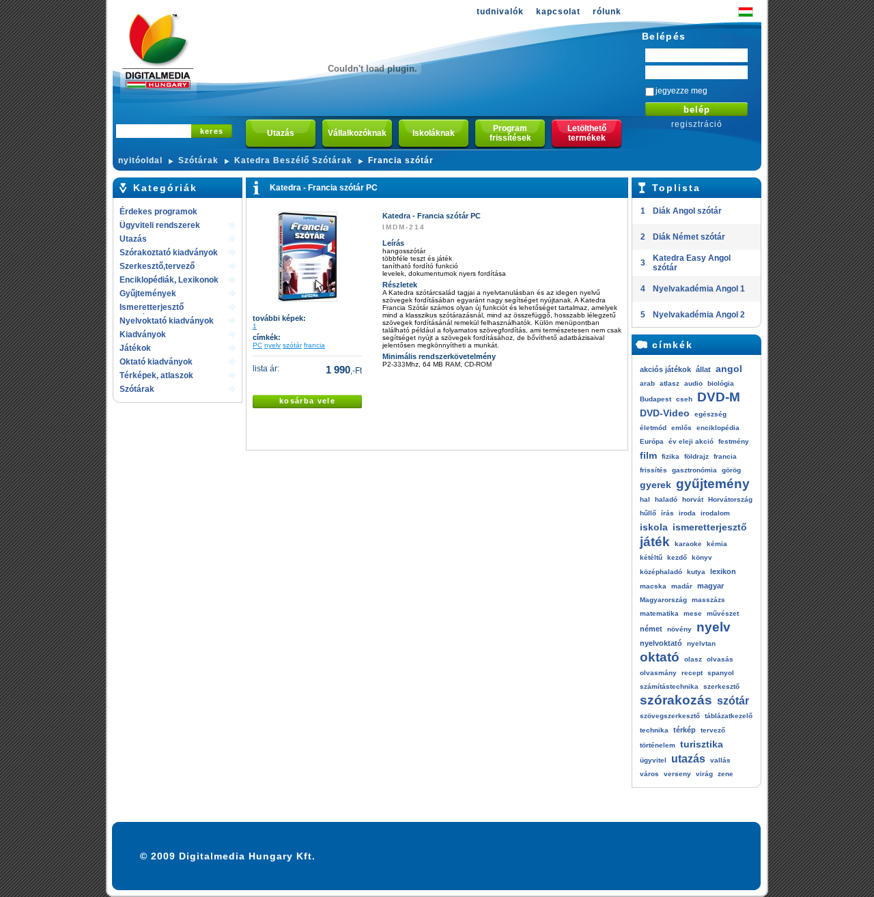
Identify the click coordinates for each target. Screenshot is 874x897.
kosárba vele (307, 401)
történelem (657, 745)
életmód (653, 427)
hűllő (648, 513)
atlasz (669, 383)
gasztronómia (694, 470)
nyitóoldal (140, 160)
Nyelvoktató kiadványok (166, 321)
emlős (681, 427)
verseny (677, 774)
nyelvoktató (661, 643)
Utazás (133, 239)
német (651, 629)
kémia (717, 543)
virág (704, 774)
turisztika (701, 744)
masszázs (708, 599)
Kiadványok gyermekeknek (148, 335)
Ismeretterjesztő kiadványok (151, 308)
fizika (670, 456)
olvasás (720, 659)
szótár (292, 345)
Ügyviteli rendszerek (159, 225)
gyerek (655, 484)
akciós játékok (665, 369)
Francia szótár (401, 160)
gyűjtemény (713, 483)
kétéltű (651, 557)
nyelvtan (701, 643)
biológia (720, 383)
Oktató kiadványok (156, 362)
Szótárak (198, 160)
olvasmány (658, 673)
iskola (654, 527)
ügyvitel (653, 760)
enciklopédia (717, 427)
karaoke (688, 543)
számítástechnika (669, 686)
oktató (659, 657)
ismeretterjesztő (710, 527)
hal (645, 499)
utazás (688, 759)
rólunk (607, 11)
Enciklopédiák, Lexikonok (168, 280)
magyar (710, 586)
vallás (720, 760)
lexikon (723, 571)
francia (314, 345)
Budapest (655, 399)
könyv (702, 557)
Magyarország (663, 599)
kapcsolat (558, 11)
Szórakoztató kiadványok (168, 252)
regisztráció (696, 124)
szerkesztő (721, 686)
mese (692, 613)
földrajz (696, 456)
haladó (666, 499)
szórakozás (676, 700)
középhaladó (661, 571)
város (649, 774)
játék (655, 542)
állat (703, 369)
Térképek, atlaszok (156, 375)
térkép (684, 730)
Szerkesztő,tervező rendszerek (157, 267)
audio (693, 383)
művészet (723, 613)
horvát (692, 499)
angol (729, 368)
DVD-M (718, 397)
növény (679, 629)
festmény (733, 441)
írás (667, 513)
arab (647, 383)
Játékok (135, 348)
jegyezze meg (681, 91)
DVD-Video (665, 413)
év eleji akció (691, 441)
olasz (693, 659)
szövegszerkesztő (670, 716)
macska (653, 586)
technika (654, 730)
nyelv (272, 345)
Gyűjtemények (147, 293)
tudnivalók (500, 11)
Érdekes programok (158, 211)
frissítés (653, 470)
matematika (659, 613)
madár (681, 586)
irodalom (715, 513)
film (648, 455)
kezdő (677, 557)
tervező (713, 730)
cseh (684, 399)
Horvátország (730, 499)
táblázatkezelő (728, 716)
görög (731, 470)
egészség (710, 414)
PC (257, 345)
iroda (687, 513)
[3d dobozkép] (307, 299)
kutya (696, 571)
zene (725, 774)
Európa (652, 441)
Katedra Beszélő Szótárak (293, 160)
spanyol (720, 673)
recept (692, 673)
